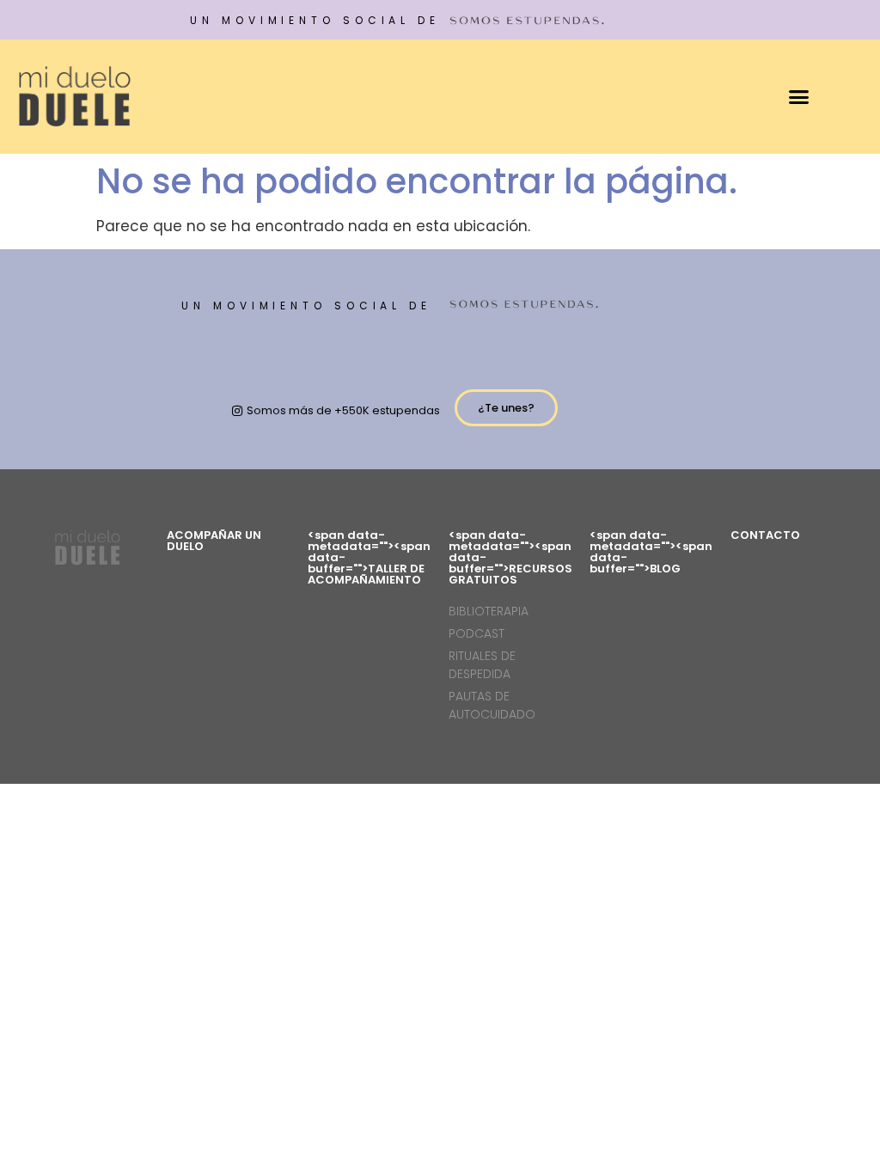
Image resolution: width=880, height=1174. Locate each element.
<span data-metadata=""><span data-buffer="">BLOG (651, 552)
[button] (799, 96)
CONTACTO (765, 535)
